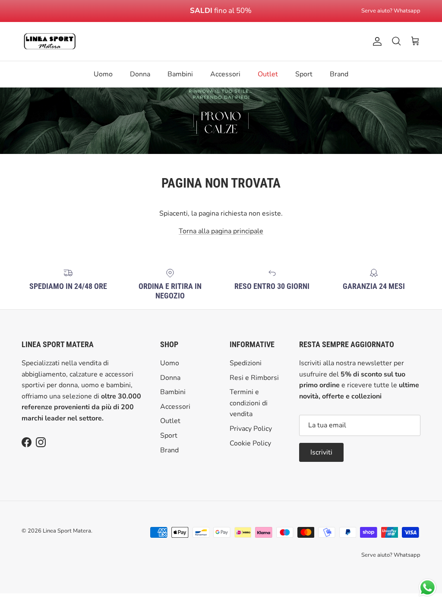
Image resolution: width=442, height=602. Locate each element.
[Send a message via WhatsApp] (427, 587)
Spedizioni (246, 363)
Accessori (225, 74)
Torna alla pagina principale (221, 231)
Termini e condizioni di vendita (249, 403)
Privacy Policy (251, 428)
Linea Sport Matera (67, 531)
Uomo (103, 74)
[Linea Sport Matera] (50, 41)
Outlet (268, 74)
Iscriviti (321, 452)
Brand (339, 74)
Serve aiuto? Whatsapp (390, 11)
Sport (304, 74)
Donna (140, 74)
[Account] (375, 41)
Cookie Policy (250, 443)
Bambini (180, 74)
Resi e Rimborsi (254, 378)
